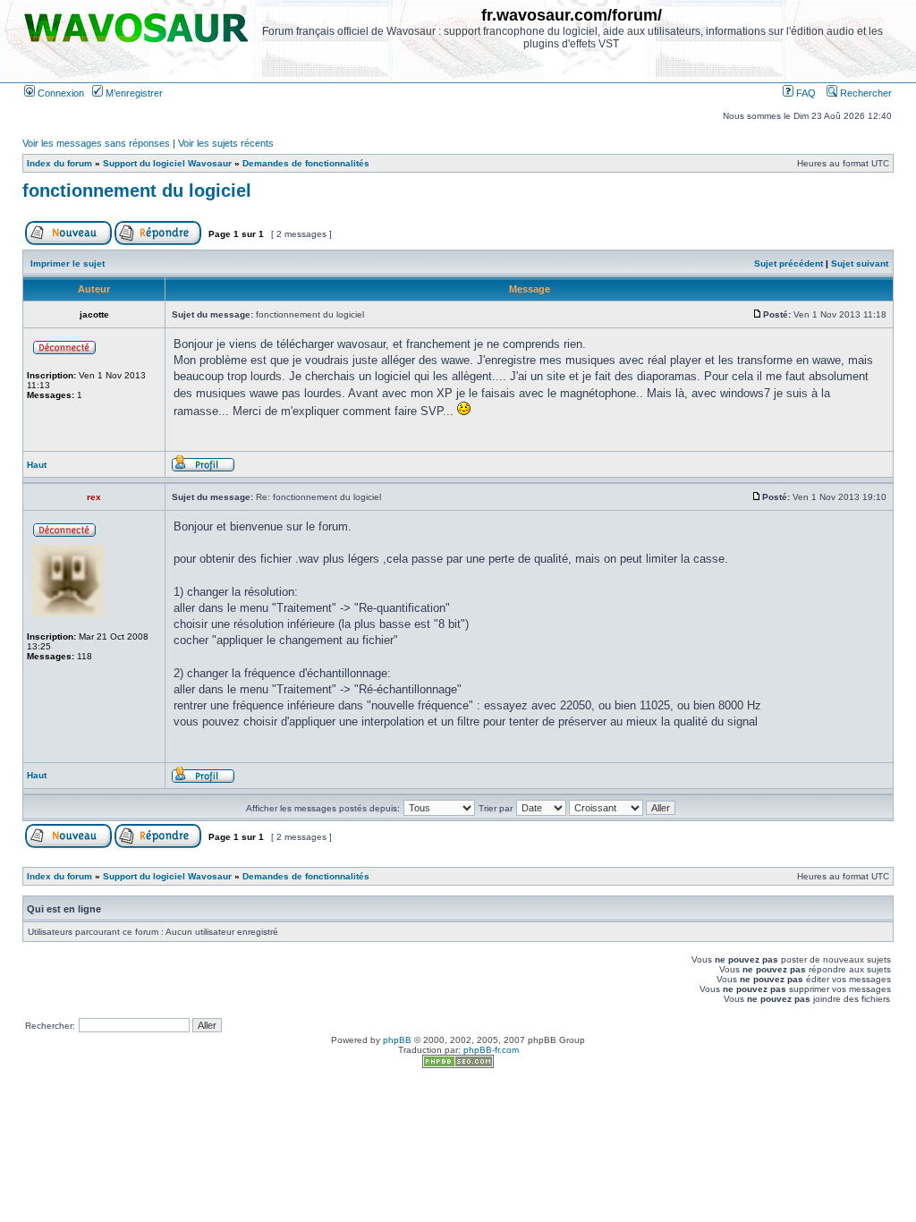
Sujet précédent (788, 263)
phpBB (397, 1040)
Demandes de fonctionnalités (305, 163)
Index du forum (59, 163)
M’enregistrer (133, 93)
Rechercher (864, 93)
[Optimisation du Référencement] (458, 1065)
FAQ (804, 93)
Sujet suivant (859, 263)
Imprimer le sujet (67, 263)
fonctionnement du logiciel (136, 190)
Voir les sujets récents (226, 143)
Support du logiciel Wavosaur (167, 163)
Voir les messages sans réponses (96, 143)
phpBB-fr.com (491, 1050)
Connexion (59, 93)
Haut (37, 465)
